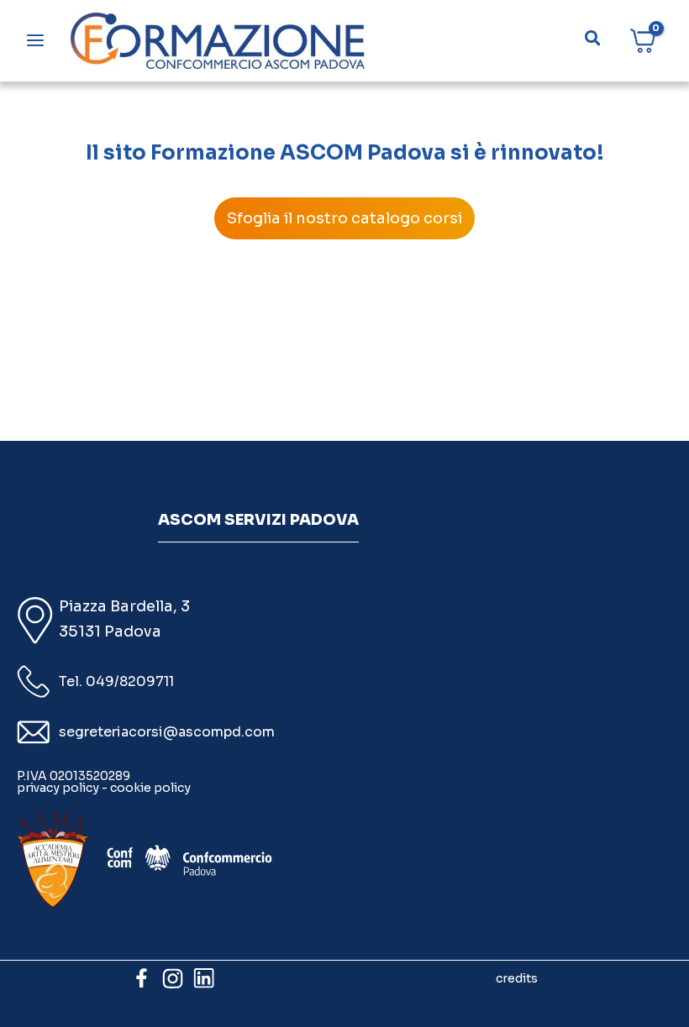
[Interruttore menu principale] (35, 40)
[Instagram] (172, 977)
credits (517, 978)
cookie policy (150, 787)
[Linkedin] (203, 977)
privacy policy (58, 787)
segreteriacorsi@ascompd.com (167, 732)
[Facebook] (141, 977)
